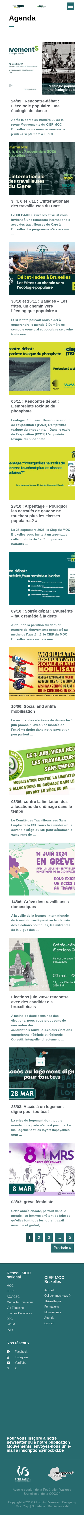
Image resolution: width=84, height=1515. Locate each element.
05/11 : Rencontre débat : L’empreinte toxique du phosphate (35, 406)
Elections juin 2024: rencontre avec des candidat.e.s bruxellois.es (40, 1002)
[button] (70, 6)
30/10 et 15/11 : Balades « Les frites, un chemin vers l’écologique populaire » (39, 306)
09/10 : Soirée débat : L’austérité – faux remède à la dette (42, 613)
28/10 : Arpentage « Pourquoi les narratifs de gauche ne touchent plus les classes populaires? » (39, 513)
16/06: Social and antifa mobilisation (33, 709)
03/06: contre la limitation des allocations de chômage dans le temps (41, 806)
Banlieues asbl (58, 1506)
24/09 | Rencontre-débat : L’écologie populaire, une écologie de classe (35, 106)
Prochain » (62, 1248)
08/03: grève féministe (32, 1202)
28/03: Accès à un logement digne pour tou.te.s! (37, 1109)
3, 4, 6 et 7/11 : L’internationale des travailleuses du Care (40, 203)
